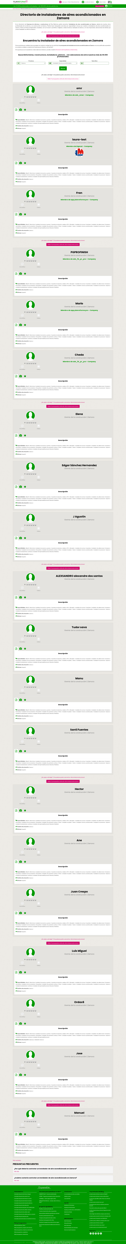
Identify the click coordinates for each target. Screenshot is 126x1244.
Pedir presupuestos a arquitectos (21, 1232)
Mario (79, 303)
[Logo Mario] (30, 305)
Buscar (63, 68)
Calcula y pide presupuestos (70, 2)
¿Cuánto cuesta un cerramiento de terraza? (98, 1227)
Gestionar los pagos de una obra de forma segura (49, 1222)
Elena (79, 414)
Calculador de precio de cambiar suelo (22, 1212)
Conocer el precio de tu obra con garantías (47, 1211)
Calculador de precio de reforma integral (22, 1194)
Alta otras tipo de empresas (70, 1229)
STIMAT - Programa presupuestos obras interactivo (49, 1196)
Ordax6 (79, 1002)
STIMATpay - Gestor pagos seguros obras (47, 1198)
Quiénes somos (67, 1196)
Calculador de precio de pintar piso (21, 1216)
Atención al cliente (68, 1212)
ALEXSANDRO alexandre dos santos (79, 576)
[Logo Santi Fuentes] (30, 731)
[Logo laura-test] (30, 141)
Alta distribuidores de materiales (71, 1227)
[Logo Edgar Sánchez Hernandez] (30, 467)
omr (79, 88)
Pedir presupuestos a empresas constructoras (23, 1229)
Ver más (16, 1171)
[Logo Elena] (30, 415)
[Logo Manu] (30, 680)
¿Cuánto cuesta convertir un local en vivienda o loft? (100, 1216)
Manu (79, 678)
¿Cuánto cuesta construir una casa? (96, 1202)
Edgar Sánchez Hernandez (79, 465)
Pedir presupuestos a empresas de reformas (23, 1227)
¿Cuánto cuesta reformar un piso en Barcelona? (99, 1196)
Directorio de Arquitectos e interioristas (66, 49)
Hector (79, 789)
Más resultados (17, 1160)
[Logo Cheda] (30, 356)
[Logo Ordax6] (30, 1003)
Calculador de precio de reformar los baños (23, 1200)
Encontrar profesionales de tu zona (46, 1215)
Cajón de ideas (89, 2)
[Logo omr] (30, 90)
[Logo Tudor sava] (30, 629)
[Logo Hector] (30, 790)
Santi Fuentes (79, 730)
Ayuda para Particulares (69, 1205)
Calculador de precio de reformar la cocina (22, 1198)
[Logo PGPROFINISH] (30, 254)
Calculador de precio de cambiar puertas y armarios (24, 1214)
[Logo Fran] (30, 194)
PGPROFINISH (79, 252)
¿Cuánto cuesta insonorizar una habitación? (98, 1218)
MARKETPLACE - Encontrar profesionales (47, 1194)
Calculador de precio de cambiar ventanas (22, 1209)
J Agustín (79, 516)
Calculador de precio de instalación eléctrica (23, 1203)
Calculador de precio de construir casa (22, 1196)
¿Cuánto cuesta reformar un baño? (96, 1222)
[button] (110, 2)
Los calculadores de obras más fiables (72, 1194)
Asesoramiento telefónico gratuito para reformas (49, 1213)
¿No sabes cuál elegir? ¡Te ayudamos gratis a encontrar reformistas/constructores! (63, 32)
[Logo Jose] (30, 1055)
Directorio (102, 2)
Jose (79, 1053)
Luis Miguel (79, 951)
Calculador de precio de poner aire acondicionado (24, 1207)
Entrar (110, 6)
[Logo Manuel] (30, 1114)
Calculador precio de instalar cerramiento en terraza (25, 1218)
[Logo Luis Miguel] (30, 952)
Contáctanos (67, 1214)
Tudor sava (79, 627)
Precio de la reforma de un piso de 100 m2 (97, 1208)
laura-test (79, 139)
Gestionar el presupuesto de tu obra (46, 1220)
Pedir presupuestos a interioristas (21, 1234)
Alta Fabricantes (67, 1225)
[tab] (16, 110)
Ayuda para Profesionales (69, 1207)
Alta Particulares (67, 1220)
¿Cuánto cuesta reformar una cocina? (96, 1225)
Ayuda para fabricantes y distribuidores (72, 1209)
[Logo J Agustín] (30, 518)
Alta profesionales (100, 6)
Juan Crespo (79, 891)
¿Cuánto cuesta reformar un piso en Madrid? (98, 1194)
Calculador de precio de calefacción (21, 1205)
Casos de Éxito (67, 1198)
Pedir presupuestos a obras (19, 1225)
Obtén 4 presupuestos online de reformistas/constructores (63, 36)
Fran (79, 193)
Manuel (79, 1113)
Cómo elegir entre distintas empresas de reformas (99, 1213)
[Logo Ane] (30, 842)
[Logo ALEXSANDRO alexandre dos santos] (30, 577)
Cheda (79, 355)
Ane (79, 840)
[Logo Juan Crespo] (30, 893)
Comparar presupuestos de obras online (47, 1217)
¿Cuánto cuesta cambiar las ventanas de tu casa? (99, 1220)
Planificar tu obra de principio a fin (46, 1208)
